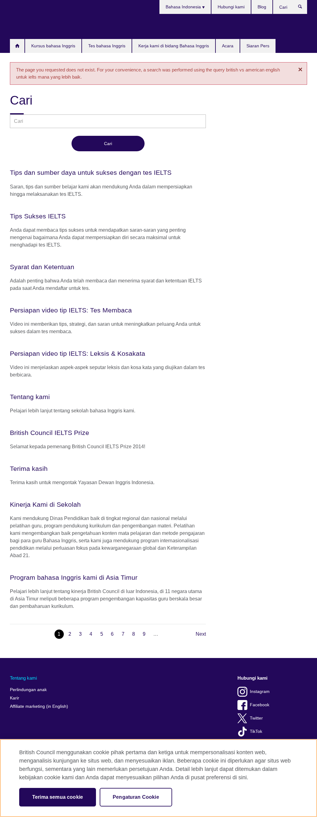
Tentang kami (23, 678)
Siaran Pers (257, 45)
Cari (303, 8)
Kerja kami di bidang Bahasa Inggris (173, 45)
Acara (227, 45)
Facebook (259, 705)
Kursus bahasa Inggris (53, 45)
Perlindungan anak (28, 689)
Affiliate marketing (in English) (39, 706)
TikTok (256, 731)
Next (201, 634)
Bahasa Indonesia (184, 6)
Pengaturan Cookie (136, 797)
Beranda (17, 46)
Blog (262, 6)
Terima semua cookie (57, 797)
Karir (14, 698)
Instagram (260, 691)
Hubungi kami (231, 6)
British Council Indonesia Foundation (28, 26)
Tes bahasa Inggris (106, 45)
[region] (158, 778)
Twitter (256, 718)
